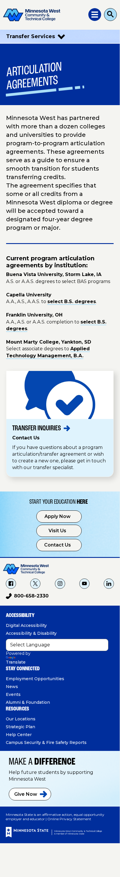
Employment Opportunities (35, 678)
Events (13, 694)
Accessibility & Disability (31, 633)
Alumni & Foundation (28, 702)
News (12, 686)
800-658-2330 (27, 597)
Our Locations (20, 719)
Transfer (36, 428)
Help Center (19, 734)
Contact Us (57, 545)
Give (25, 794)
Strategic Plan (20, 726)
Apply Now (57, 516)
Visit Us (57, 530)
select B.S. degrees (71, 301)
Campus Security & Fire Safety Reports (46, 742)
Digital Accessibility (26, 625)
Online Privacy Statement (69, 819)
